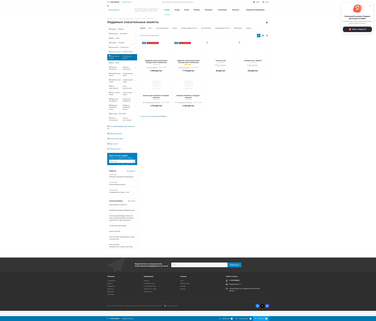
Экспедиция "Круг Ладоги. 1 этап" (119, 192)
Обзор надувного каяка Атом (118, 204)
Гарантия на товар (150, 289)
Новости (110, 283)
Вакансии (110, 289)
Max (267, 306)
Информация (148, 276)
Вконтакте (257, 306)
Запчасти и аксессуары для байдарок (154, 116)
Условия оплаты (149, 283)
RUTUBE (262, 306)
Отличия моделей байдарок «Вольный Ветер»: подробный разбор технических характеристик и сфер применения (121, 218)
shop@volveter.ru (235, 284)
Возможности (148, 292)
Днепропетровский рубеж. (117, 184)
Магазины (110, 292)
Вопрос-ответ (184, 283)
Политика (110, 294)
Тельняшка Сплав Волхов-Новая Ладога (121, 177)
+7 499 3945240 (234, 280)
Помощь (146, 281)
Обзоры (183, 289)
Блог (181, 281)
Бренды (183, 286)
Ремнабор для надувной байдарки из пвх (121, 210)
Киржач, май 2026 (114, 231)
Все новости (131, 171)
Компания (110, 276)
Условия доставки (150, 286)
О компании (111, 281)
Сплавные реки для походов (117, 226)
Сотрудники (111, 286)
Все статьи (131, 201)
